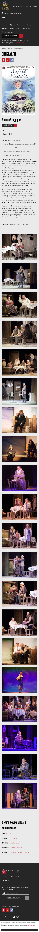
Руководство (14, 29)
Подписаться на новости (13, 898)
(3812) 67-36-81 (10, 43)
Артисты (5, 29)
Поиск (3, 18)
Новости (5, 25)
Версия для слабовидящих (13, 13)
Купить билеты (8, 125)
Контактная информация (10, 36)
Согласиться (19, 929)
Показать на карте (20, 43)
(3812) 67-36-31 (27, 41)
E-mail (3, 893)
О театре (30, 25)
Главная (4, 48)
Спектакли (21, 25)
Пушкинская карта (8, 32)
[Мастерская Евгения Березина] (16, 917)
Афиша (12, 25)
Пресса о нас (25, 29)
